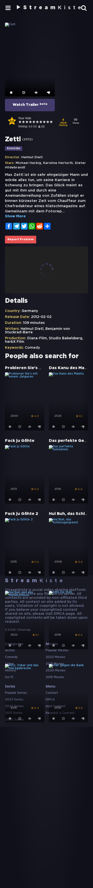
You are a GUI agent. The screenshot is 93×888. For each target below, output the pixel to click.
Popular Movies (57, 650)
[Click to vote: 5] (33, 122)
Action (10, 650)
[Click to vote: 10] (51, 122)
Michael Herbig (28, 163)
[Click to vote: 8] (44, 122)
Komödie (13, 148)
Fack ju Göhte (19, 441)
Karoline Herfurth (58, 163)
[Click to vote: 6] (37, 122)
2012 (27, 139)
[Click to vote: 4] (30, 122)
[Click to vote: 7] (40, 122)
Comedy (32, 347)
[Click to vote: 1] (20, 122)
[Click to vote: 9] (47, 122)
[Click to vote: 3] (27, 122)
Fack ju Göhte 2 (21, 514)
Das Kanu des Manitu (71, 368)
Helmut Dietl (32, 157)
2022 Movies (55, 657)
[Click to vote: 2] (23, 122)
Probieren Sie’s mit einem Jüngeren (43, 368)
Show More (15, 216)
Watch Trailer (30, 104)
